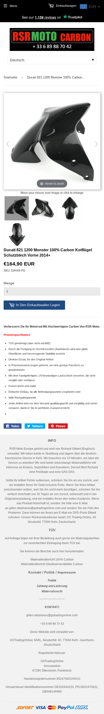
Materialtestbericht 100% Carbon (52, 559)
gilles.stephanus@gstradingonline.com (34, 508)
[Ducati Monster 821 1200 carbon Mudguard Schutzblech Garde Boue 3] (69, 208)
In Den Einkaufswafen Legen (38, 305)
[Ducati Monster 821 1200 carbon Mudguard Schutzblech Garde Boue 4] (17, 234)
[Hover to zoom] (52, 141)
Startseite (10, 77)
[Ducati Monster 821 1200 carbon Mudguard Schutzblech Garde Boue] (17, 208)
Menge (9, 283)
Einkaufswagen (65, 5)
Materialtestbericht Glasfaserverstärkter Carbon (52, 564)
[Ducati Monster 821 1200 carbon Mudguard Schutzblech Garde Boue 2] (43, 208)
